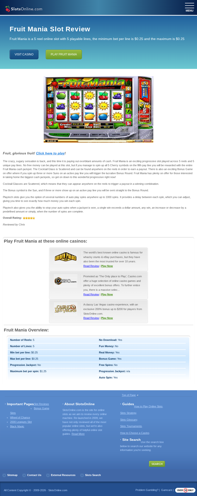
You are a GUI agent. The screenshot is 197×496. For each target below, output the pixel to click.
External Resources (63, 475)
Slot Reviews (41, 404)
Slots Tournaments (131, 426)
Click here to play (50, 153)
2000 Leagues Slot (21, 421)
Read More (78, 433)
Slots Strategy (128, 412)
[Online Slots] (23, 9)
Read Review (91, 266)
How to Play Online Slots (148, 406)
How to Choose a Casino (134, 432)
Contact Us (34, 475)
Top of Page (129, 395)
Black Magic (17, 426)
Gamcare (166, 490)
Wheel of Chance (20, 417)
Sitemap (12, 475)
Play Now (107, 266)
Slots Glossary (128, 419)
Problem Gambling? (146, 490)
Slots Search (93, 475)
